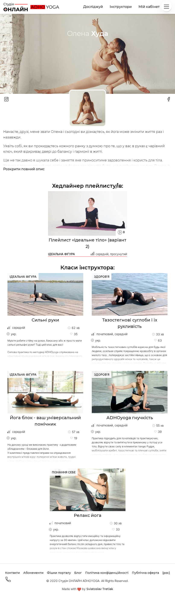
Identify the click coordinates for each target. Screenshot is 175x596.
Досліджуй (93, 7)
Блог (78, 573)
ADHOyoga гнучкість (129, 417)
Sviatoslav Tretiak (99, 589)
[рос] (166, 572)
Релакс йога (87, 515)
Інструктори (121, 7)
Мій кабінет (149, 7)
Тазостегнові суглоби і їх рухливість (129, 323)
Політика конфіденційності (106, 573)
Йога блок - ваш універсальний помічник (45, 421)
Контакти (12, 573)
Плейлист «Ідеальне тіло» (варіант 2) (87, 243)
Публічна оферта (145, 573)
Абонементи (33, 573)
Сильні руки (45, 320)
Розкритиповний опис (24, 169)
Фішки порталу (59, 573)
